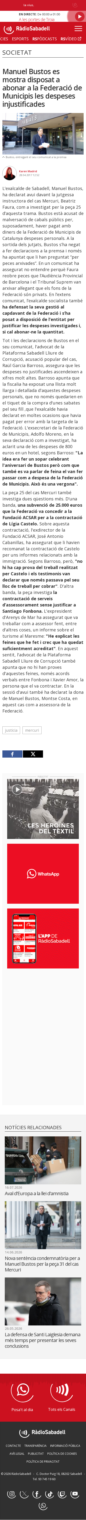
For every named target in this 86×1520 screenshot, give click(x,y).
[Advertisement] (43, 1003)
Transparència (35, 1446)
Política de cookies (62, 1454)
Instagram (11, 1494)
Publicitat (36, 1454)
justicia (11, 730)
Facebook (37, 1494)
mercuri (32, 730)
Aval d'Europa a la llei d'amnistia (36, 1193)
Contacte (13, 1446)
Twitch (62, 1494)
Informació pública (65, 1446)
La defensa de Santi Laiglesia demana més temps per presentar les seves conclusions (42, 1340)
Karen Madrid (28, 171)
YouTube (75, 1494)
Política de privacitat (43, 1462)
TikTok (49, 1494)
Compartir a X (33, 754)
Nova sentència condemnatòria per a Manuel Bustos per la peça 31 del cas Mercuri (42, 1264)
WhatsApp (43, 1506)
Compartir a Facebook (12, 754)
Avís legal (17, 1454)
